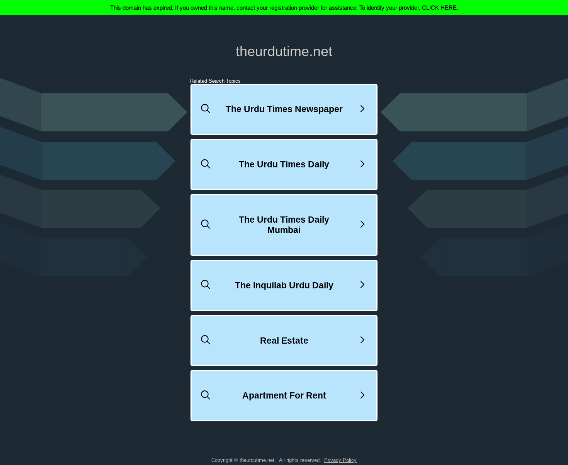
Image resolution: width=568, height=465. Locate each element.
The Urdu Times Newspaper (284, 109)
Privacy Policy (340, 460)
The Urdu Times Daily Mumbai (284, 225)
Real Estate (284, 341)
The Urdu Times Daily (284, 164)
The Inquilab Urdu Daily (284, 285)
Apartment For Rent (284, 395)
